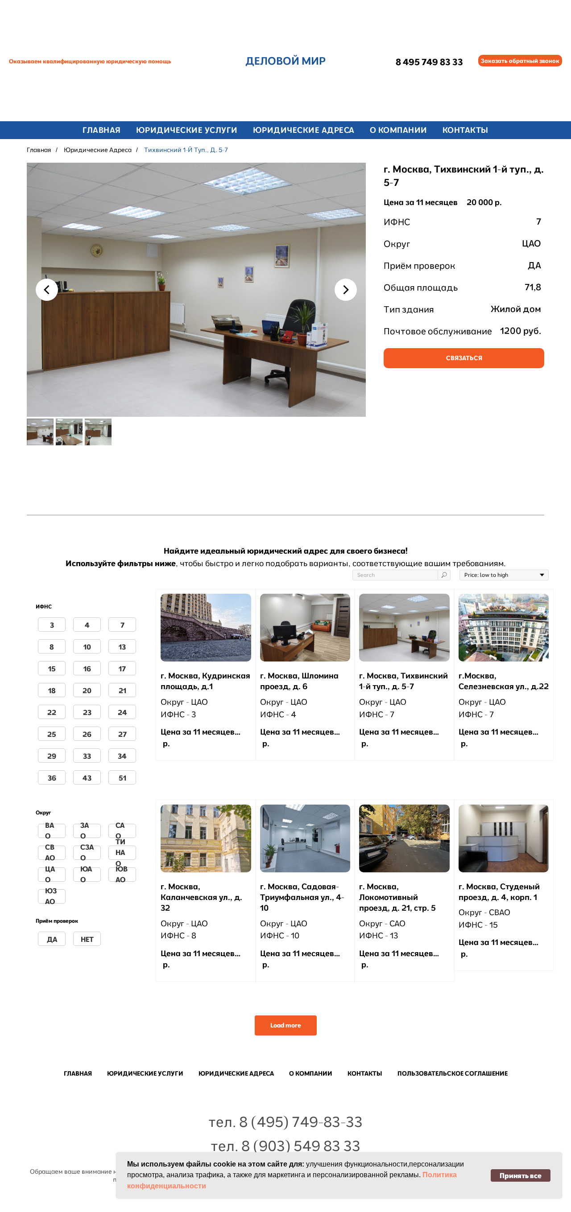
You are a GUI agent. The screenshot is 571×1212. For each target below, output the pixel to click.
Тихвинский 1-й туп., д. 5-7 (186, 150)
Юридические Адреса (304, 130)
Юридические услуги (187, 130)
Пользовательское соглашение (452, 1073)
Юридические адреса (98, 150)
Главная (102, 130)
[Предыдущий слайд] (47, 290)
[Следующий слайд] (346, 290)
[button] (520, 60)
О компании (398, 130)
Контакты (465, 130)
